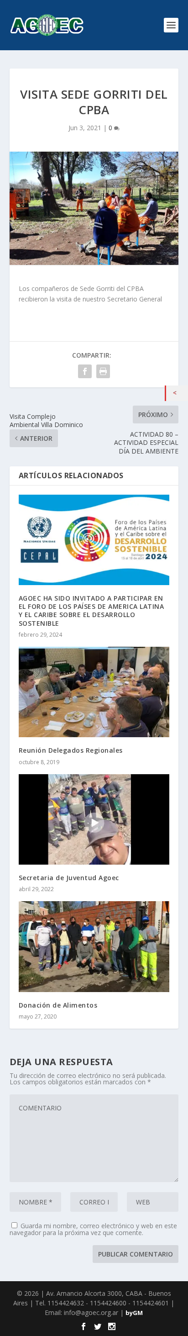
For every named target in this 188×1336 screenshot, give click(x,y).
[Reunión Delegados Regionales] (94, 692)
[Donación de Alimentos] (94, 946)
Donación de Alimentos (58, 1005)
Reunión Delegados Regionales (71, 750)
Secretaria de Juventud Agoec (69, 877)
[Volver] (177, 393)
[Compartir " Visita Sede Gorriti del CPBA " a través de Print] (103, 371)
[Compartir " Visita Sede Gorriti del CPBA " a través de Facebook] (85, 371)
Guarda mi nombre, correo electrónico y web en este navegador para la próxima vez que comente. (93, 1229)
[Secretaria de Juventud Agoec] (94, 819)
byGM (134, 1313)
